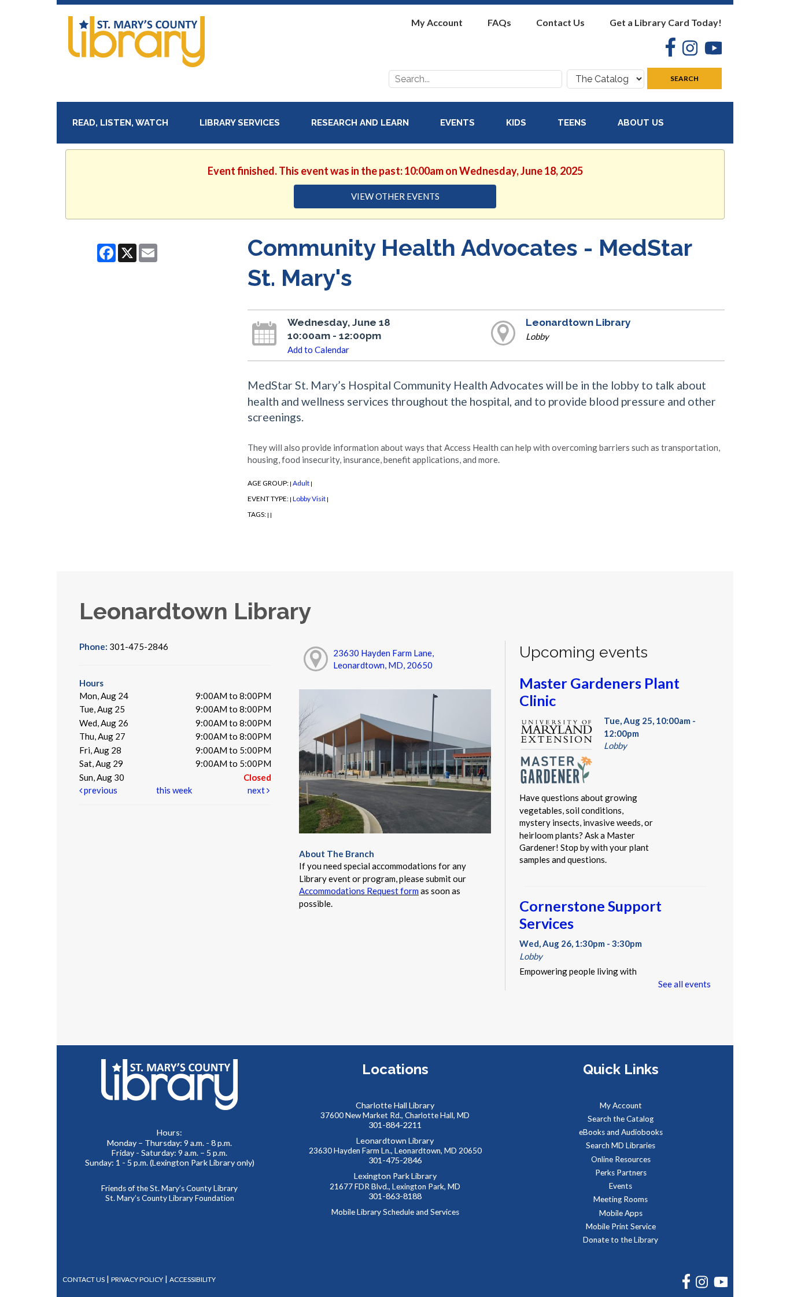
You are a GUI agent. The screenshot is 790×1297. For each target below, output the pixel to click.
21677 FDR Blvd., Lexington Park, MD (395, 1186)
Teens (573, 122)
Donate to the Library (620, 1239)
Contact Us (560, 22)
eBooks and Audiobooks (621, 1132)
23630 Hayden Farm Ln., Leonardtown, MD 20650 (395, 1150)
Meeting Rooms (620, 1199)
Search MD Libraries (620, 1145)
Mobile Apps (621, 1213)
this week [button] (174, 790)
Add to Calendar (318, 349)
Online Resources (621, 1159)
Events (458, 122)
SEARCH (684, 78)
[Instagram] (686, 49)
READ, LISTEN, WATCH (121, 122)
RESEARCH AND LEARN (361, 122)
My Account (437, 22)
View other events (395, 196)
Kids (517, 122)
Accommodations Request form (359, 891)
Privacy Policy (137, 1279)
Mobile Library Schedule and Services (395, 1212)
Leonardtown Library (578, 322)
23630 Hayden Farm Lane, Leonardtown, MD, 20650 (383, 659)
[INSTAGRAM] (702, 1286)
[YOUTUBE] (721, 1286)
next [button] (257, 790)
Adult (301, 483)
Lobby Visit (309, 498)
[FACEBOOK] (686, 1286)
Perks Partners (621, 1172)
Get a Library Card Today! (666, 22)
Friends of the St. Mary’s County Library (169, 1188)
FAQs (499, 22)
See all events (684, 984)
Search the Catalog (621, 1118)
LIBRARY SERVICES (241, 122)
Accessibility (192, 1279)
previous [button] (99, 790)
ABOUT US (642, 122)
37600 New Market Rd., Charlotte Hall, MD (395, 1115)
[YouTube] (709, 49)
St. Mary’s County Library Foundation (169, 1198)
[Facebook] (667, 49)
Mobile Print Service (621, 1226)
